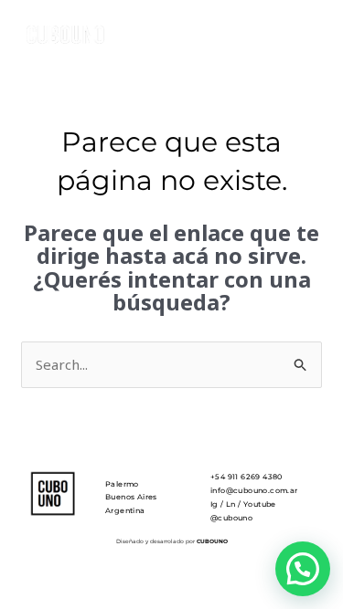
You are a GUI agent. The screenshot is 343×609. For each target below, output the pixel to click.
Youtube (259, 504)
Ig (214, 504)
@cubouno (231, 517)
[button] (302, 568)
